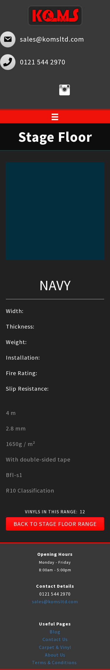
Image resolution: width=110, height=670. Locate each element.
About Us (55, 655)
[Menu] (55, 117)
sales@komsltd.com (55, 601)
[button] (55, 524)
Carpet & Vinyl (55, 647)
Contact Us (55, 639)
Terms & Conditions (55, 662)
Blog (55, 632)
